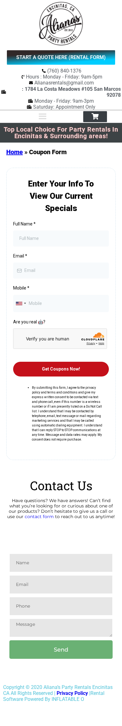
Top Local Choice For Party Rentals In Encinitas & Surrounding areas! (61, 133)
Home (14, 152)
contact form (39, 551)
